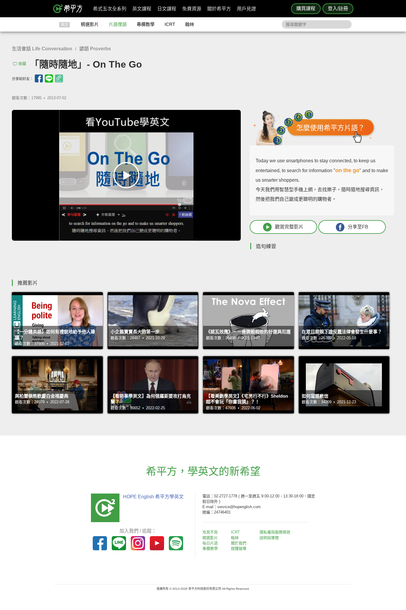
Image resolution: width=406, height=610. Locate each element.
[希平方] (70, 8)
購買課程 (305, 8)
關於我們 (238, 543)
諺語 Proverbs (95, 48)
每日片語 (210, 543)
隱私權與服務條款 (274, 532)
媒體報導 (238, 548)
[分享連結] (59, 78)
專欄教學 (146, 24)
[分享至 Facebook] (39, 78)
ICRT (170, 24)
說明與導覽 (269, 538)
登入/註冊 (338, 8)
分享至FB (358, 226)
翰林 (189, 24)
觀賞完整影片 (289, 226)
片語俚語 (118, 24)
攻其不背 (210, 532)
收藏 (22, 63)
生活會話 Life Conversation (42, 48)
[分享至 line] (49, 78)
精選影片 (90, 24)
